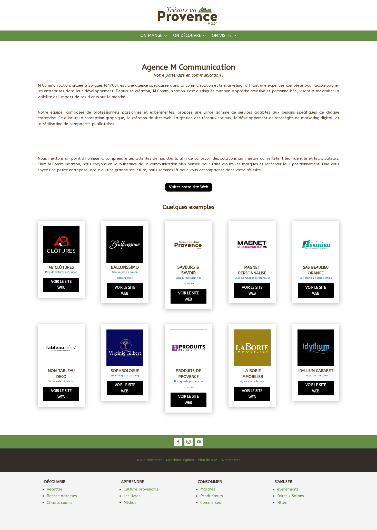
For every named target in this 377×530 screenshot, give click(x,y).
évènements (288, 489)
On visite (222, 36)
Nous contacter (149, 460)
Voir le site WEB (61, 284)
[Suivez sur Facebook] (178, 442)
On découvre (187, 36)
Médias (130, 502)
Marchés (207, 489)
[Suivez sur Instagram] (188, 442)
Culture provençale (141, 489)
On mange (151, 36)
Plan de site (207, 460)
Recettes (55, 489)
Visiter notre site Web (188, 187)
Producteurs (211, 496)
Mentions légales (180, 460)
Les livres (132, 496)
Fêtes (282, 502)
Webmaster (230, 460)
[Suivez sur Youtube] (199, 442)
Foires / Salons (290, 496)
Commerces (210, 502)
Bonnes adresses (62, 496)
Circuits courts (60, 502)
